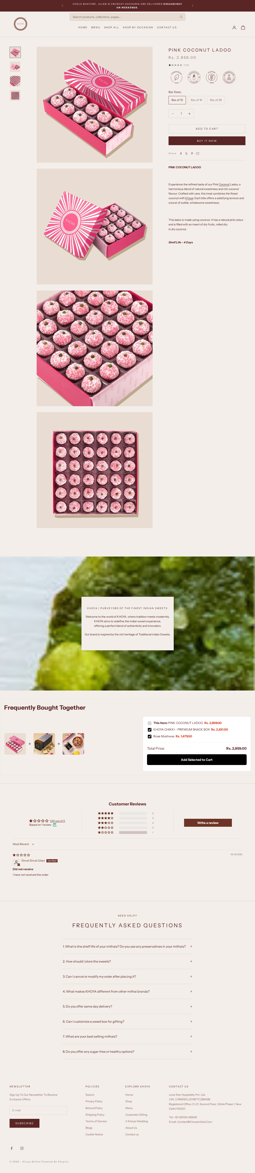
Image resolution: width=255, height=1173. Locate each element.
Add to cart (207, 128)
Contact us (132, 1134)
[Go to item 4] (15, 95)
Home (82, 27)
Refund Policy (94, 1108)
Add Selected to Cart (197, 760)
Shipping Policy (94, 1114)
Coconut (224, 184)
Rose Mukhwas (172, 736)
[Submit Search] (181, 17)
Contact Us (167, 27)
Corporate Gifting (136, 1114)
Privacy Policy (93, 1101)
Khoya (189, 198)
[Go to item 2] (15, 66)
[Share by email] (197, 153)
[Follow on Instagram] (22, 1148)
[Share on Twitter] (186, 153)
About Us (131, 1128)
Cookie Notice (94, 1134)
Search (89, 1095)
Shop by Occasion (138, 27)
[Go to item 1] (15, 52)
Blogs (88, 1128)
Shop (128, 1101)
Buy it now (207, 140)
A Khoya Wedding (136, 1121)
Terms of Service (96, 1121)
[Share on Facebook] (180, 153)
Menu (95, 27)
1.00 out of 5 (57, 821)
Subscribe (24, 1123)
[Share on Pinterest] (192, 153)
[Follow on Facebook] (12, 1148)
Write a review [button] (208, 823)
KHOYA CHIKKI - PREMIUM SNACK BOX (190, 729)
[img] (21, 855)
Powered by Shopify (55, 1161)
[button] (106, 832)
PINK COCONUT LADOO (187, 723)
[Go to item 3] (15, 81)
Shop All (111, 27)
